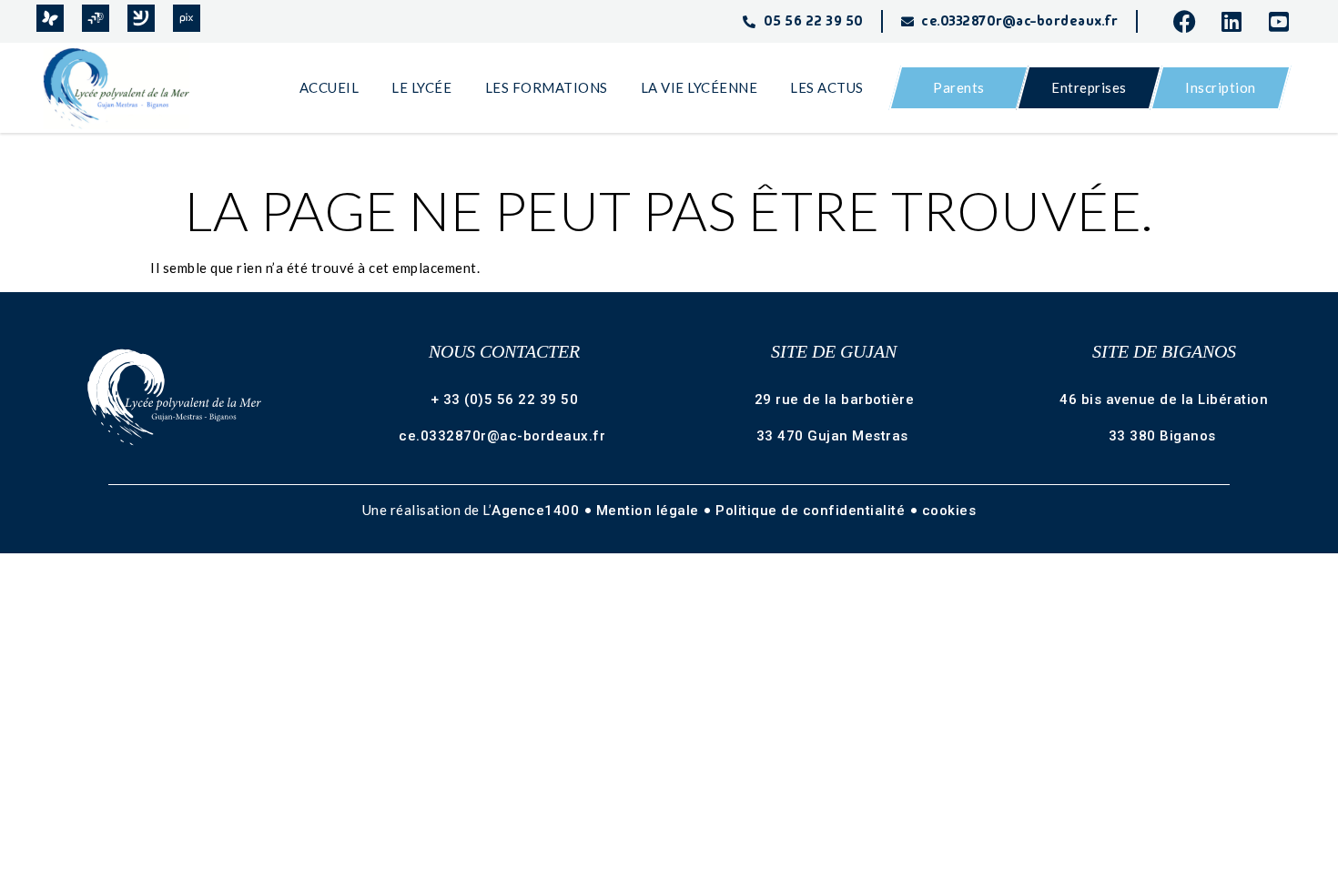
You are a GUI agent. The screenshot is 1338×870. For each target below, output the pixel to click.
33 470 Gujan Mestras (834, 436)
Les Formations (546, 87)
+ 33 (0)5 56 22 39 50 (505, 399)
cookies (949, 510)
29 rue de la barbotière (835, 399)
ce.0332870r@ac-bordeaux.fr (504, 436)
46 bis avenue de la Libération (1163, 399)
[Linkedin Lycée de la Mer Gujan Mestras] (1237, 21)
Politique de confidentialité (812, 510)
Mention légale (650, 510)
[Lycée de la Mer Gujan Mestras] (125, 88)
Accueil (329, 87)
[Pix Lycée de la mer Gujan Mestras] (186, 18)
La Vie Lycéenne (699, 87)
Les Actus (827, 87)
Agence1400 (537, 510)
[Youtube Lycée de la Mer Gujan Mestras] (1285, 21)
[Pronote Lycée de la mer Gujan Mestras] (50, 18)
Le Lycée (421, 87)
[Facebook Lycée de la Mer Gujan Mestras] (1189, 21)
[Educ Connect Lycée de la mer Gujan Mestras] (141, 18)
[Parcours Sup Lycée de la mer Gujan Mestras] (95, 18)
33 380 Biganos (1165, 436)
